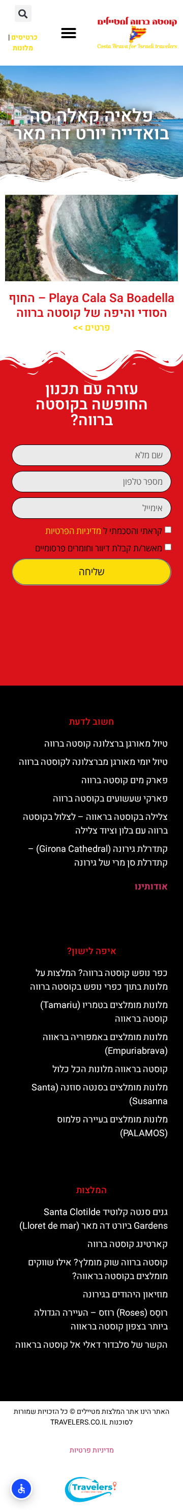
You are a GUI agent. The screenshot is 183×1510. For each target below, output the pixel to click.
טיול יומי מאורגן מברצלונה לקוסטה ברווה (93, 762)
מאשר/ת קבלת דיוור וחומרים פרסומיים (98, 548)
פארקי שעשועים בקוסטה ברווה (110, 799)
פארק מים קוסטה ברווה (124, 780)
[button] (68, 33)
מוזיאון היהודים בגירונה (125, 1294)
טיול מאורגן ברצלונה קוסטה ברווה (106, 744)
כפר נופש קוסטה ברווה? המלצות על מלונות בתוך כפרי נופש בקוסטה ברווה (99, 980)
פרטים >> (91, 328)
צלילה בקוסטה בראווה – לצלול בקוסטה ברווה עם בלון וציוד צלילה (95, 824)
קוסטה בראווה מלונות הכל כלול (110, 1069)
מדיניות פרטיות (92, 1450)
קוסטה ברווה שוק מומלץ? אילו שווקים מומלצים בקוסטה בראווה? (98, 1269)
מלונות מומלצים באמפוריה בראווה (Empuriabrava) (105, 1044)
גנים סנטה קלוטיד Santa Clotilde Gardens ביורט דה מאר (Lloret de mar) (93, 1219)
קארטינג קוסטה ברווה (127, 1244)
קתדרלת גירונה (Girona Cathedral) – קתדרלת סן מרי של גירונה (98, 856)
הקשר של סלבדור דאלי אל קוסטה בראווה (91, 1345)
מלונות (23, 48)
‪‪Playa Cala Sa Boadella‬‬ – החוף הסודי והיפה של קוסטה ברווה (91, 305)
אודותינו (151, 887)
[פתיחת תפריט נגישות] (21, 1488)
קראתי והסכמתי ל (103, 531)
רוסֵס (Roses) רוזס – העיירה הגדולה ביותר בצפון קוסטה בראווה (101, 1320)
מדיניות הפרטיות (73, 531)
